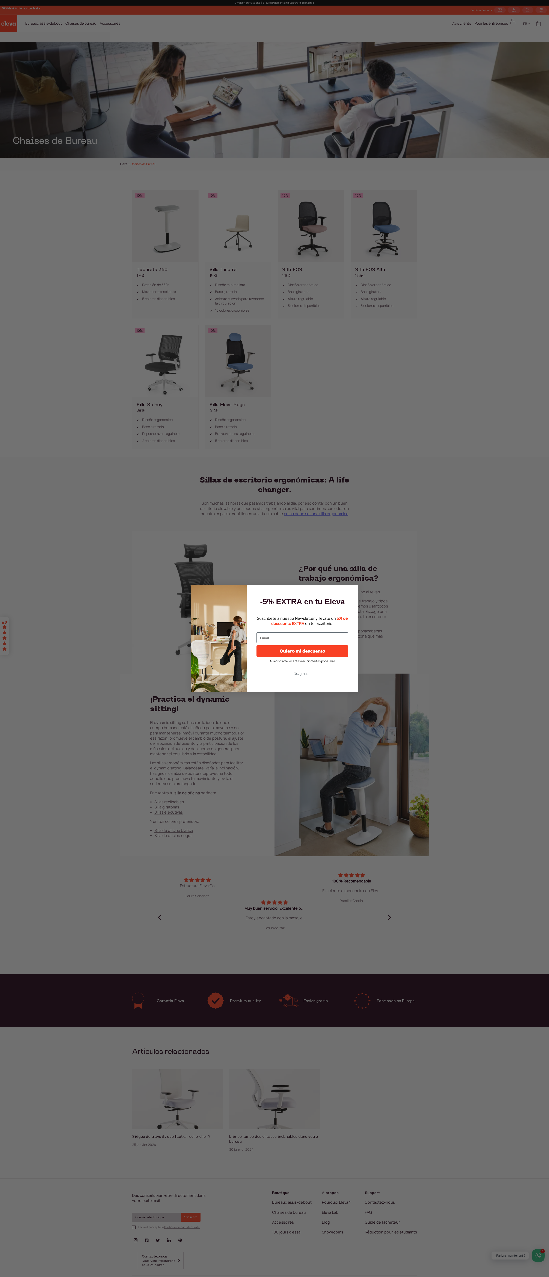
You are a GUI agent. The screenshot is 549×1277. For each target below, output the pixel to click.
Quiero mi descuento (302, 650)
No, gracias (302, 673)
